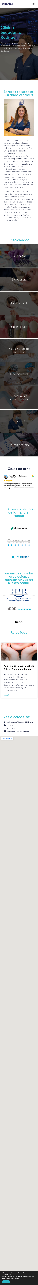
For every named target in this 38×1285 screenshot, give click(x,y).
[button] (33, 4)
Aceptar (6, 1282)
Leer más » (7, 695)
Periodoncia (19, 421)
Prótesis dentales (19, 444)
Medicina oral (19, 373)
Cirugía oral (19, 255)
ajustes (17, 1278)
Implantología (19, 326)
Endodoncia (19, 279)
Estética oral (19, 303)
